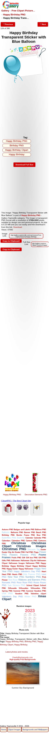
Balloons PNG (17, 532)
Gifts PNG (6, 560)
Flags (36, 552)
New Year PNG (16, 577)
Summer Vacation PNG (36, 591)
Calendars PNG (18, 541)
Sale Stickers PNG (16, 585)
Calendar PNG (40, 538)
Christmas (18, 543)
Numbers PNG (33, 577)
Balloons (6, 532)
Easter (43, 549)
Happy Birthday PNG (14, 14)
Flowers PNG (28, 554)
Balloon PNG (40, 529)
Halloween (15, 560)
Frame (42, 554)
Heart (44, 571)
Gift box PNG (32, 558)
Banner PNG (29, 532)
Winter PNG (30, 596)
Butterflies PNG (9, 538)
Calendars (6, 541)
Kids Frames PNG (32, 574)
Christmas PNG (14, 549)
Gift (23, 558)
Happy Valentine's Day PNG (27, 571)
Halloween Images (17, 563)
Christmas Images (31, 546)
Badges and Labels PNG (24, 529)
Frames (6, 557)
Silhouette (12, 588)
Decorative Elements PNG (36, 494)
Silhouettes (23, 588)
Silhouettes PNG (38, 588)
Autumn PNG (7, 529)
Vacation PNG (21, 594)
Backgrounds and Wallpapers (35, 729)
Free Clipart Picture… (23, 10)
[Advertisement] (24, 109)
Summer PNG (19, 591)
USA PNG (7, 593)
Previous (9, 24)
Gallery (5, 10)
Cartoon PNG (31, 541)
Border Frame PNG (25, 535)
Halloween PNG (32, 563)
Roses (36, 582)
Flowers (14, 554)
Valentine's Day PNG (12, 596)
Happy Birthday (16, 154)
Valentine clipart (38, 594)
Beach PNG (41, 532)
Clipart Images (14, 729)
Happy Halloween (26, 569)
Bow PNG (41, 535)
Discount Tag (33, 549)
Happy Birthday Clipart (16, 150)
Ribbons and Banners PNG (32, 579)
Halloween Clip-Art (28, 560)
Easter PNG (20, 552)
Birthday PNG (17, 145)
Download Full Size (24, 165)
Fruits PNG (16, 558)
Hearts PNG (17, 574)
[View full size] (24, 83)
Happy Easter (12, 569)
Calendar (29, 538)
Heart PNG (6, 574)
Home (3, 729)
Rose (19, 582)
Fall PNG (29, 552)
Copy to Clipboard (11, 241)
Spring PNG (7, 591)
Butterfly (20, 538)
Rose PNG (27, 582)
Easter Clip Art (8, 552)
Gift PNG (42, 558)
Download (17, 227)
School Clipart (32, 585)
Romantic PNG (9, 582)
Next (44, 24)
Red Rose (13, 580)
